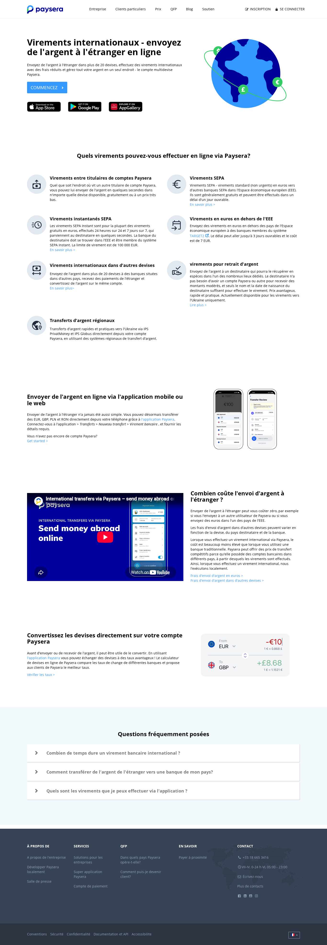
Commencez (45, 87)
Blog (189, 9)
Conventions (37, 934)
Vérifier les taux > (41, 674)
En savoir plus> (62, 288)
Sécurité (56, 934)
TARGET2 (197, 236)
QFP (173, 9)
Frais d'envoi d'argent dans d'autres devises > (228, 580)
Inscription (260, 9)
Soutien (208, 9)
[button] (163, 753)
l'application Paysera (157, 419)
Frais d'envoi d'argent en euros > (217, 575)
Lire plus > (198, 305)
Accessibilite (142, 934)
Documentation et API (111, 934)
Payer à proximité (193, 857)
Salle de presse (39, 881)
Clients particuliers (130, 9)
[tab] (163, 753)
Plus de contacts (250, 886)
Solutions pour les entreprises (88, 859)
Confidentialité (78, 934)
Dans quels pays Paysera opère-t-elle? (140, 859)
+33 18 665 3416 (255, 857)
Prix (158, 9)
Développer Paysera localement (43, 869)
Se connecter (292, 9)
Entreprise (97, 9)
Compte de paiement (90, 886)
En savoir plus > (202, 204)
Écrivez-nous (252, 876)
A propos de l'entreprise (46, 857)
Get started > (37, 441)
